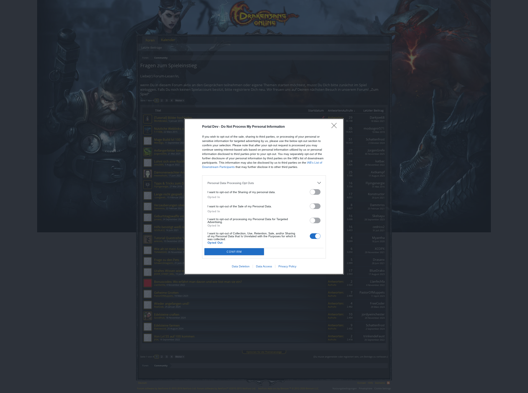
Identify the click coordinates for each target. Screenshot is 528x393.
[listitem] (264, 183)
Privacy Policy (287, 266)
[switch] (315, 192)
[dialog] (264, 196)
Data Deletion (241, 266)
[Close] (335, 127)
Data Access (264, 266)
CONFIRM (234, 251)
